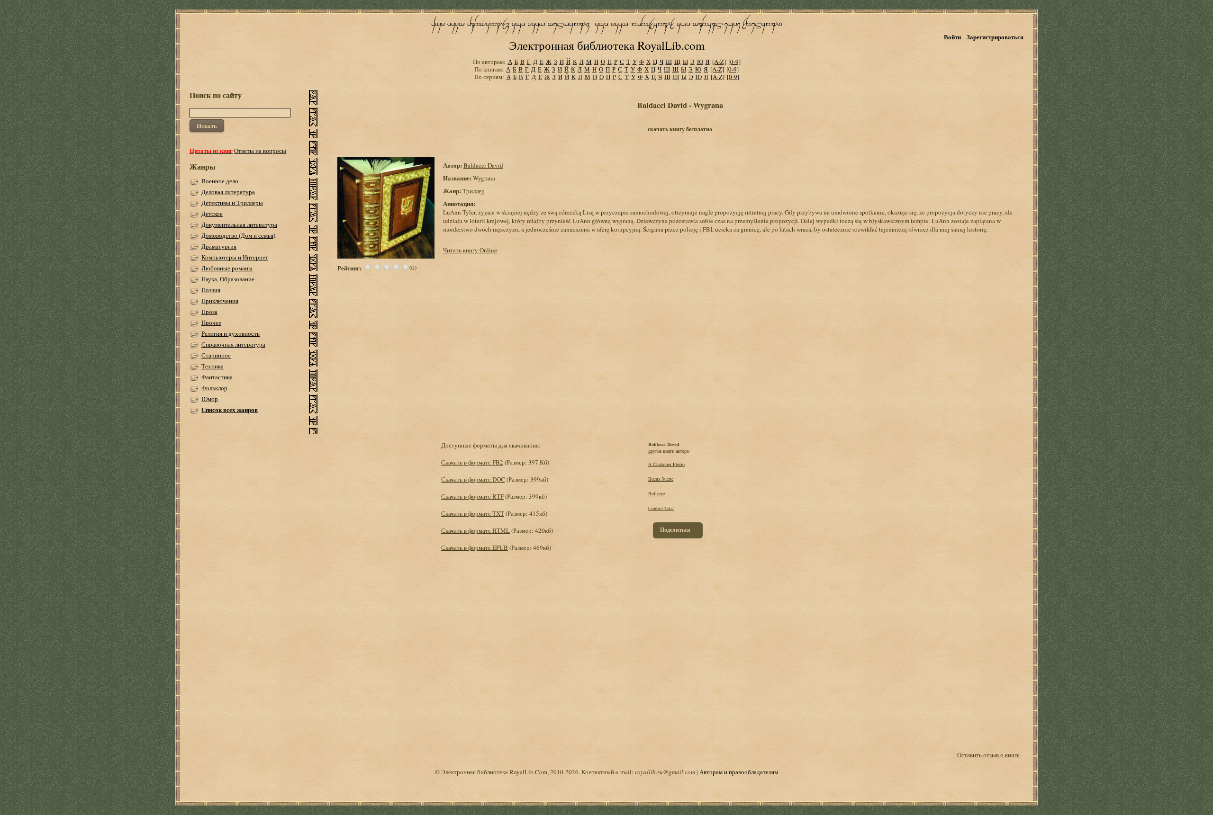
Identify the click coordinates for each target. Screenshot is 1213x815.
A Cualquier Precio (666, 464)
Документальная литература (239, 224)
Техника (212, 366)
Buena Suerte (660, 478)
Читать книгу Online (470, 250)
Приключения (219, 300)
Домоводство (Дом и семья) (238, 235)
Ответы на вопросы (260, 150)
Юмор (209, 398)
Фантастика (217, 377)
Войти (952, 36)
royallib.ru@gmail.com (665, 772)
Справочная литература (233, 344)
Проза (209, 311)
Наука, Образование (227, 279)
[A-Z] (719, 61)
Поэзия (210, 290)
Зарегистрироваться (995, 36)
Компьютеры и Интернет (234, 257)
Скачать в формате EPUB (474, 547)
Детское (212, 213)
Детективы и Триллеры (232, 202)
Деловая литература (228, 192)
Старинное (216, 355)
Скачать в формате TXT (472, 513)
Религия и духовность (230, 333)
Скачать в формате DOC (473, 479)
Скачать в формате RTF (472, 496)
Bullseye (656, 493)
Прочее (211, 322)
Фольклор (214, 388)
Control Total (661, 508)
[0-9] (734, 61)
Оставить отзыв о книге (988, 755)
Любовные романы (227, 268)
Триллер (473, 191)
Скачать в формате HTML (475, 530)
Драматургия (218, 246)
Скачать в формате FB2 (472, 462)
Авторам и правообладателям (738, 772)
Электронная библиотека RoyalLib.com (607, 45)
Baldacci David (483, 165)
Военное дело (219, 181)
